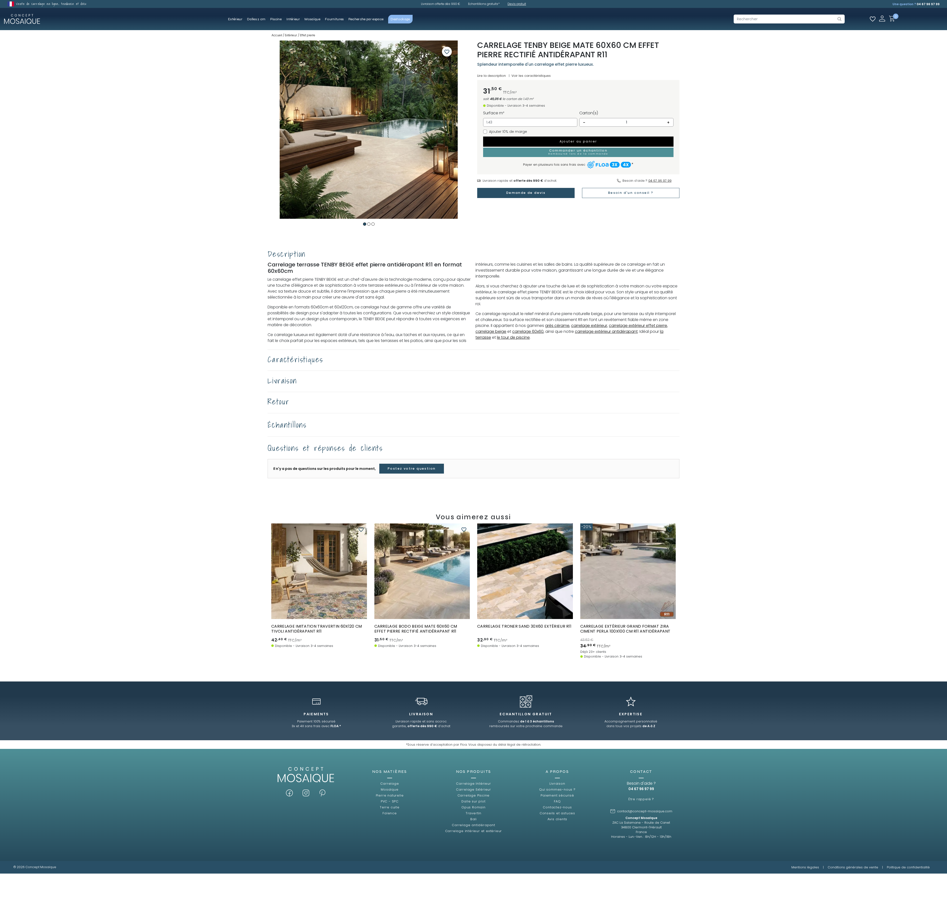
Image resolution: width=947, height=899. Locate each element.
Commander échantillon (319, 614)
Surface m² (493, 113)
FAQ (557, 801)
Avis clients (557, 819)
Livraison (557, 783)
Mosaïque (389, 789)
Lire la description (491, 76)
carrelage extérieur (589, 325)
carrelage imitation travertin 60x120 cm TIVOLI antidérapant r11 (316, 628)
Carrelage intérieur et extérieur (473, 831)
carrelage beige (490, 331)
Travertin (473, 813)
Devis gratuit (517, 4)
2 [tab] (368, 224)
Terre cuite (390, 807)
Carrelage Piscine (473, 795)
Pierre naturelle (390, 795)
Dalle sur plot (473, 801)
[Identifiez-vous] (882, 18)
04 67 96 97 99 (928, 4)
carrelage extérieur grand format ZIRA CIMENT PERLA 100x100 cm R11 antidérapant (625, 628)
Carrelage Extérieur (473, 789)
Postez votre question (412, 468)
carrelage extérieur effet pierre (638, 325)
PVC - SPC (390, 801)
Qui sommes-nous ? (557, 789)
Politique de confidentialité (908, 867)
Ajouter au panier (578, 141)
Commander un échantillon (578, 151)
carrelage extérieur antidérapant (606, 331)
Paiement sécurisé (557, 795)
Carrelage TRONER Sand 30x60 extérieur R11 (524, 626)
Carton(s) (588, 113)
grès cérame (557, 325)
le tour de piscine (513, 337)
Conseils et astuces (557, 813)
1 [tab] (364, 224)
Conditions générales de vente (853, 867)
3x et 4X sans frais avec (316, 726)
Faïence (389, 813)
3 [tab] (373, 224)
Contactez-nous (557, 807)
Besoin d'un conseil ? (630, 193)
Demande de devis (526, 193)
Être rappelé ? (641, 799)
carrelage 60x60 (528, 331)
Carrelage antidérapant (473, 825)
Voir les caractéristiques (531, 76)
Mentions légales (805, 867)
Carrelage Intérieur (473, 783)
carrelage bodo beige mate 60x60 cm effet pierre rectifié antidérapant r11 (415, 628)
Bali (473, 819)
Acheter (319, 605)
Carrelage (389, 783)
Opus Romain (473, 807)
